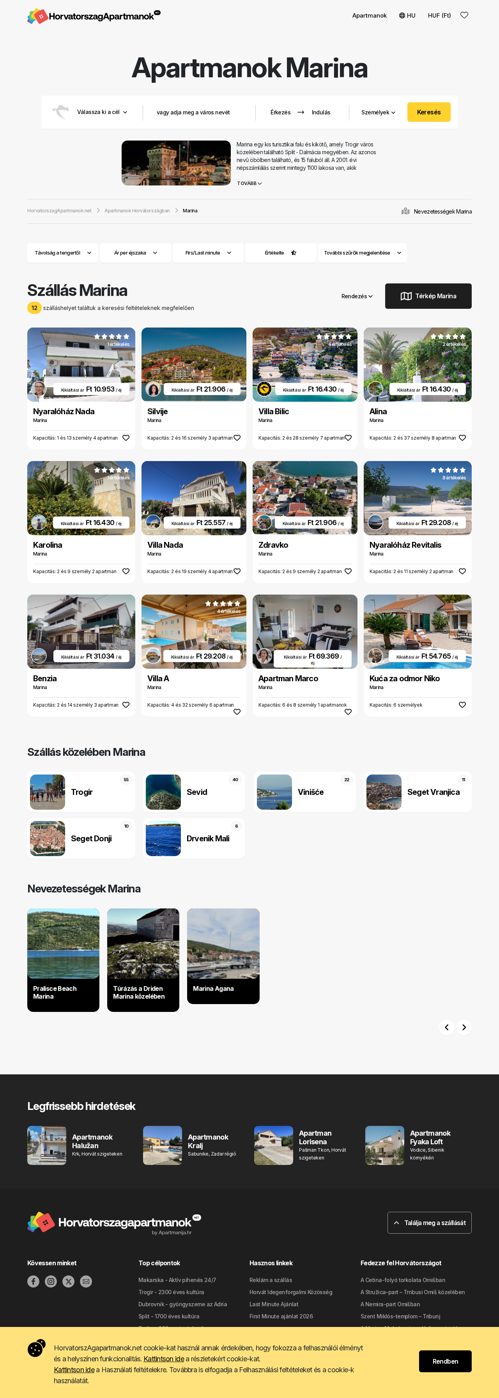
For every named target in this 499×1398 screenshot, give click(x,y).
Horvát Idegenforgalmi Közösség (291, 1292)
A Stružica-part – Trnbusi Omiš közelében (413, 1292)
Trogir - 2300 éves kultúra (171, 1292)
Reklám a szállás (271, 1280)
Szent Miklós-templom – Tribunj (400, 1316)
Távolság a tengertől (57, 252)
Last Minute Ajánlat (274, 1304)
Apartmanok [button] (369, 15)
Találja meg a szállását (434, 1223)
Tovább (247, 183)
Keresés (429, 112)
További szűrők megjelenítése (357, 252)
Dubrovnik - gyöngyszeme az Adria (182, 1304)
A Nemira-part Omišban (390, 1304)
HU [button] (411, 15)
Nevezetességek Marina (443, 211)
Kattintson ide (163, 1359)
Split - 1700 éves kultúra (168, 1316)
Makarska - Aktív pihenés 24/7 (177, 1280)
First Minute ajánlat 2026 (281, 1316)
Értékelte (274, 252)
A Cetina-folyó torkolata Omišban (403, 1280)
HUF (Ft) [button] (439, 15)
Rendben (445, 1361)
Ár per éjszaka (130, 252)
